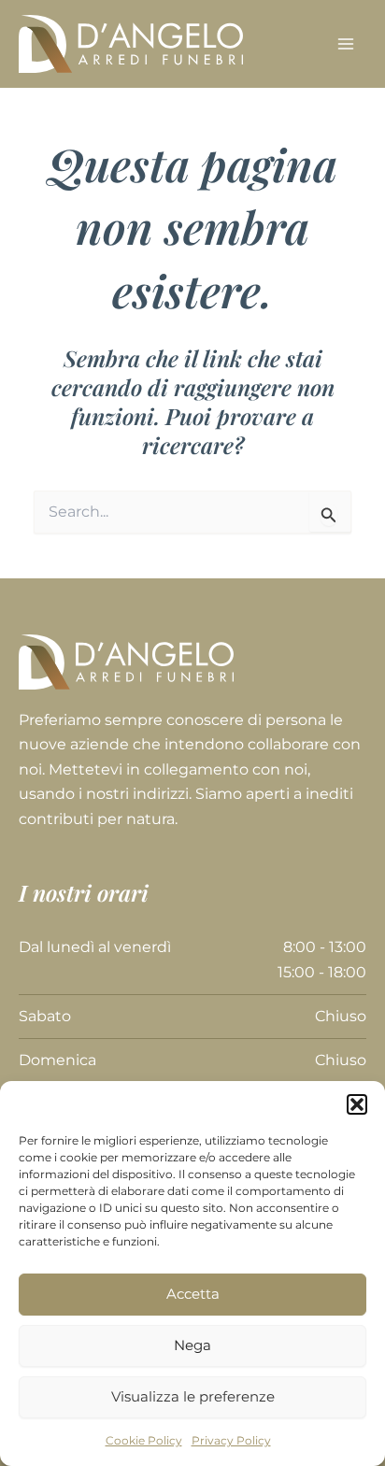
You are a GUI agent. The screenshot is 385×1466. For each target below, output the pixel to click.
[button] (357, 1104)
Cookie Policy (144, 1440)
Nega (192, 1345)
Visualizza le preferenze (193, 1396)
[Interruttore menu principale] (345, 43)
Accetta (193, 1293)
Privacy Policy (231, 1440)
